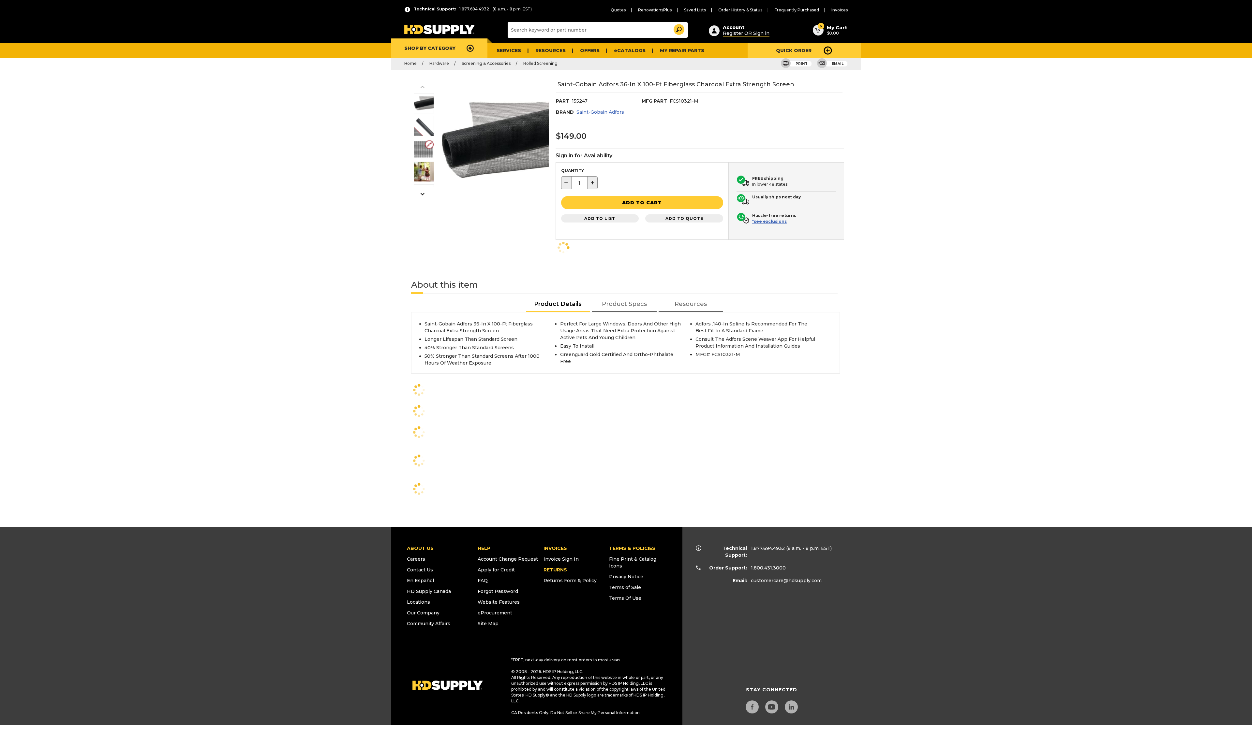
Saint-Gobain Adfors (600, 112)
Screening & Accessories (486, 63)
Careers (416, 559)
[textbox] (579, 183)
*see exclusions (769, 221)
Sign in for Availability (584, 155)
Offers (590, 50)
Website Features (499, 602)
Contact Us (420, 570)
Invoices (839, 9)
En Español (420, 580)
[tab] (558, 304)
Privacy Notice (626, 577)
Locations (418, 602)
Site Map (488, 623)
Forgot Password (498, 591)
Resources (550, 50)
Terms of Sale (625, 587)
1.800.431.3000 (768, 568)
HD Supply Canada (429, 591)
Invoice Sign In (561, 559)
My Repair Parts (682, 50)
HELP (484, 548)
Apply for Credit (496, 570)
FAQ (483, 580)
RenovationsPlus (655, 9)
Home (410, 63)
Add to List (599, 218)
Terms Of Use (625, 598)
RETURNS (555, 570)
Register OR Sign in (746, 33)
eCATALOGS (630, 50)
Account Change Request (508, 559)
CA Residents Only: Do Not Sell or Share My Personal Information (575, 712)
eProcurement (495, 613)
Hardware (439, 63)
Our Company (423, 613)
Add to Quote (684, 218)
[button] (678, 28)
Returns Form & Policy (570, 580)
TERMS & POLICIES (632, 548)
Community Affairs (428, 623)
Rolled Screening (540, 63)
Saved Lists (695, 9)
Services (509, 50)
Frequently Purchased (797, 9)
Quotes (618, 9)
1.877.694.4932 (768, 548)
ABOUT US (420, 548)
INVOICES (555, 548)
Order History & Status (740, 9)
